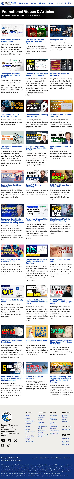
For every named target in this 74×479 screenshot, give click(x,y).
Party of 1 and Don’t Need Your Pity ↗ (11, 186)
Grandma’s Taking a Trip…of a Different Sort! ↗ (12, 260)
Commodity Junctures (53, 427)
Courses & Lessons (41, 423)
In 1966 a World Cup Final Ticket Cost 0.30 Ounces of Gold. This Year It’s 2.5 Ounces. (60, 379)
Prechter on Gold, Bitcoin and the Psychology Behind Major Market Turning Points (12, 220)
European (28, 439)
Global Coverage (65, 420)
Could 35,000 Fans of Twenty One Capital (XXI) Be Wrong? (61, 301)
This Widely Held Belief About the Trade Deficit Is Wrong (35, 41)
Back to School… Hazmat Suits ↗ (60, 260)
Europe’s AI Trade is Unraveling (33, 186)
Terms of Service (56, 458)
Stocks (27, 415)
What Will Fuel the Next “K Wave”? (60, 147)
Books (40, 420)
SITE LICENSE (66, 426)
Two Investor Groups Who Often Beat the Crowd (11, 115)
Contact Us (65, 439)
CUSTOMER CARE (66, 435)
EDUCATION (42, 413)
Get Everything (66, 429)
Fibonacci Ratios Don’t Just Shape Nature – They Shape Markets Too (61, 342)
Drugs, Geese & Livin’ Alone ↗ (37, 341)
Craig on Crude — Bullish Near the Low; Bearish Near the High (36, 148)
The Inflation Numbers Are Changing (11, 147)
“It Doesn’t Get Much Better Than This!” (60, 115)
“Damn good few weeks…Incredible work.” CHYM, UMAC (11, 75)
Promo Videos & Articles (43, 435)
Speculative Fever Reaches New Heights (11, 341)
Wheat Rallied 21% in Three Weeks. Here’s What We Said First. (36, 261)
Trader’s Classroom (53, 419)
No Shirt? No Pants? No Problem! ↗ (59, 74)
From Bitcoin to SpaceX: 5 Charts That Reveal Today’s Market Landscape (12, 378)
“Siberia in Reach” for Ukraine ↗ (34, 377)
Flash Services (54, 431)
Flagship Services (65, 416)
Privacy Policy (44, 458)
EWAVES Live (54, 433)
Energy (27, 429)
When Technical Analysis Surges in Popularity (60, 220)
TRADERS (53, 413)
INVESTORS (66, 413)
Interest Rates (29, 421)
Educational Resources (41, 416)
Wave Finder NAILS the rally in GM (12, 301)
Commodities (29, 436)
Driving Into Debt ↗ (58, 40)
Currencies (28, 424)
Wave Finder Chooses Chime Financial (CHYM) (37, 220)
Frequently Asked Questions (65, 443)
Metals (27, 426)
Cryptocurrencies (30, 432)
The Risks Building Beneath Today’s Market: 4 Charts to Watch (36, 301)
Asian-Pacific (29, 441)
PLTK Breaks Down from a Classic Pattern (11, 40)
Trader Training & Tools (42, 427)
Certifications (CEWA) (42, 431)
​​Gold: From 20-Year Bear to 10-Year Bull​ (60, 186)
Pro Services (54, 415)
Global (27, 418)
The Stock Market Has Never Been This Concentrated (37, 74)
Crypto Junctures (53, 423)
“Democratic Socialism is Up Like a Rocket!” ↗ (37, 115)
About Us (35, 458)
